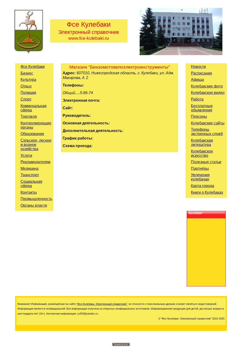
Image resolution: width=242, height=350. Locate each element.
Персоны (199, 116)
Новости (198, 67)
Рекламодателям (35, 162)
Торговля (29, 116)
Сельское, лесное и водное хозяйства (36, 144)
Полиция (28, 93)
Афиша (197, 80)
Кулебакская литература (202, 142)
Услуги (26, 155)
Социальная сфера (31, 183)
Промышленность (36, 199)
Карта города (202, 186)
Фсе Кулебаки (33, 67)
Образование (32, 134)
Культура (28, 80)
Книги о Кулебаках (207, 192)
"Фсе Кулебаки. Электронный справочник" (102, 303)
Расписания (201, 73)
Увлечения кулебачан (200, 177)
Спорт (26, 99)
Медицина (30, 168)
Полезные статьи (206, 162)
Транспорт (30, 175)
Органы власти (34, 205)
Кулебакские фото (207, 86)
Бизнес (27, 73)
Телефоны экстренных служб (207, 131)
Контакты (29, 192)
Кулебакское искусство (202, 153)
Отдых (26, 86)
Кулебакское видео (208, 93)
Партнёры (200, 168)
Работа (197, 99)
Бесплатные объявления (202, 108)
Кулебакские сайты (208, 123)
